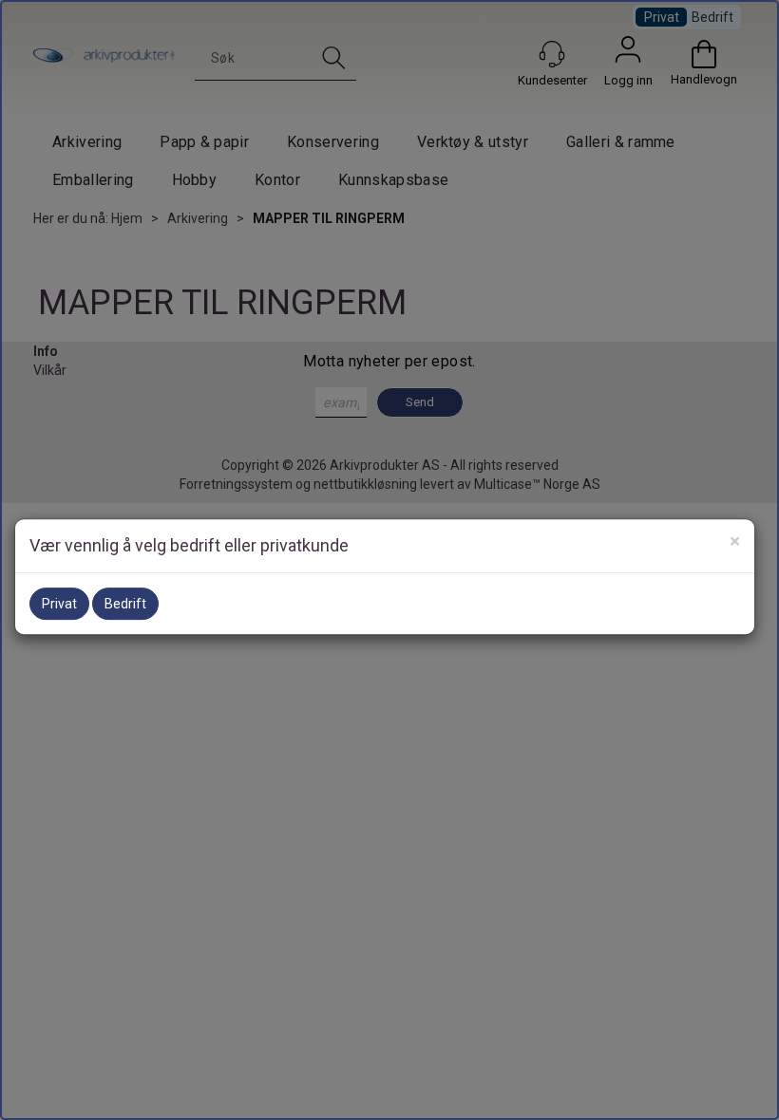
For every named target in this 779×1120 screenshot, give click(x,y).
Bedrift (125, 603)
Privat (59, 603)
